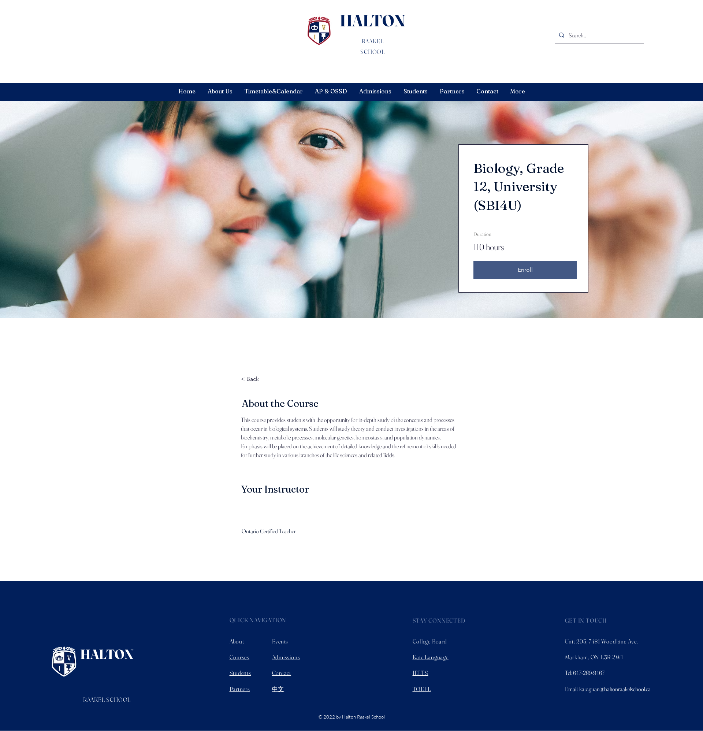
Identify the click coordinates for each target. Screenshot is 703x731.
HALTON (372, 20)
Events (280, 641)
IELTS (420, 672)
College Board (430, 641)
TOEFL (422, 689)
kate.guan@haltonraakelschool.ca (615, 689)
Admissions (286, 657)
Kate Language (431, 657)
